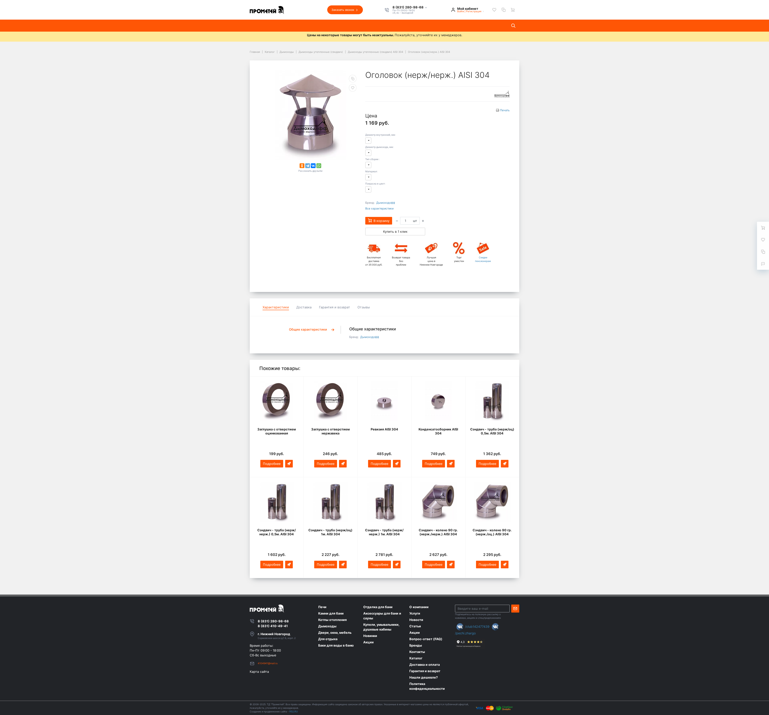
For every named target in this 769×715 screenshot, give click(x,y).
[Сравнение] (503, 10)
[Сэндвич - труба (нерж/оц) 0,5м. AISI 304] (492, 401)
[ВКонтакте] (313, 165)
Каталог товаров (267, 26)
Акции (371, 26)
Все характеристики (379, 208)
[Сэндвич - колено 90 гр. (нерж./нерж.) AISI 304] (438, 502)
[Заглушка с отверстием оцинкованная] (277, 401)
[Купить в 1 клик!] (289, 463)
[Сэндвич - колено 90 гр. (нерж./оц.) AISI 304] (492, 502)
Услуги (315, 26)
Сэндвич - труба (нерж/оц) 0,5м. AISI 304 (492, 431)
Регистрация (473, 11)
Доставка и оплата (420, 26)
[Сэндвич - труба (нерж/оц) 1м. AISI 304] (330, 502)
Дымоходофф (385, 202)
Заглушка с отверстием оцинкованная (276, 431)
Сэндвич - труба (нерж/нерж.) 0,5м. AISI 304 (276, 532)
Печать (505, 110)
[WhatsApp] (318, 165)
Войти (460, 11)
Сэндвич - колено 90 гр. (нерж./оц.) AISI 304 (492, 532)
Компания (295, 26)
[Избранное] (494, 10)
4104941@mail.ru (268, 663)
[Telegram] (307, 165)
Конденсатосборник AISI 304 (438, 431)
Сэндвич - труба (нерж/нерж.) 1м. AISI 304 (384, 532)
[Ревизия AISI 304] (384, 401)
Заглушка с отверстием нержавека (330, 431)
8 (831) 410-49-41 (273, 626)
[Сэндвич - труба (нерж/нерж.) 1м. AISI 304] (384, 502)
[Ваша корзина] (513, 10)
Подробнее (272, 464)
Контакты (391, 26)
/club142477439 (477, 627)
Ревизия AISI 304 (384, 429)
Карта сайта (259, 672)
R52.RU (293, 711)
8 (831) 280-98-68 (408, 7)
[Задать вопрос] (763, 264)
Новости (334, 26)
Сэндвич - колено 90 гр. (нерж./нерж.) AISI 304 (438, 532)
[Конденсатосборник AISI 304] (438, 401)
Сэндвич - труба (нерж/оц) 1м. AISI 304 (330, 532)
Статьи (353, 26)
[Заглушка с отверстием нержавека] (330, 401)
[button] (410, 7)
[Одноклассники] (302, 165)
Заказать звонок (343, 9)
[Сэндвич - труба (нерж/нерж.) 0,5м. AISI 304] (277, 502)
